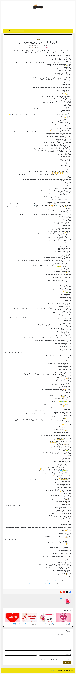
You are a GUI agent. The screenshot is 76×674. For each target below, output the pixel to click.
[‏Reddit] (61, 592)
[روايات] (38, 6)
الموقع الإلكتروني (34, 654)
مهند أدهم (44, 47)
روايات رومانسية (60, 30)
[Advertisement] (63, 19)
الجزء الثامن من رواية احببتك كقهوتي (31, 623)
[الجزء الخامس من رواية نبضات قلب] (12, 617)
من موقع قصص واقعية (51, 670)
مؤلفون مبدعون (28, 30)
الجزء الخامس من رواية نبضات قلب (14, 623)
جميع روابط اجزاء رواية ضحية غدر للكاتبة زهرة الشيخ (40, 583)
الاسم (69, 649)
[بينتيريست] (64, 592)
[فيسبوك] (70, 592)
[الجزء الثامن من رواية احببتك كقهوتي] (29, 617)
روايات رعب (54, 30)
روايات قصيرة (34, 30)
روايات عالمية (41, 30)
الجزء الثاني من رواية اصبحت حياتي (48, 623)
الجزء (42, 36)
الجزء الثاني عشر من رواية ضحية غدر (50, 580)
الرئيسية (66, 30)
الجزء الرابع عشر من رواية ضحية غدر (51, 577)
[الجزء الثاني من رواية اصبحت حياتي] (46, 617)
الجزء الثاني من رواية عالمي (66, 623)
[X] (67, 592)
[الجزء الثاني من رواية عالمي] (63, 617)
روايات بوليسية (47, 30)
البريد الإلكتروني (68, 654)
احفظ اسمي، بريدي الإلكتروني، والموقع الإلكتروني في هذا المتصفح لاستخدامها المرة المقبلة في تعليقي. (53, 659)
